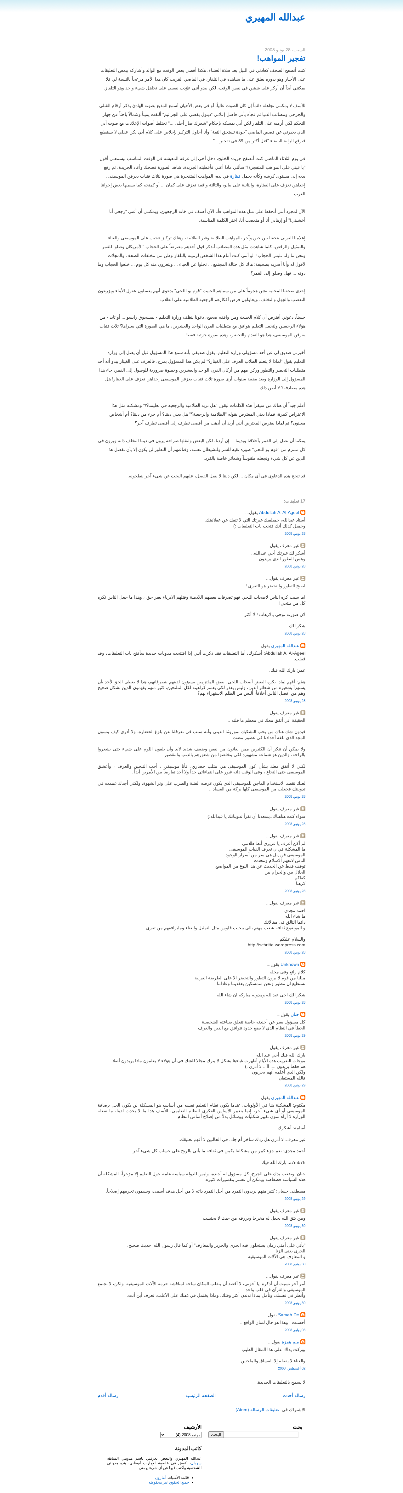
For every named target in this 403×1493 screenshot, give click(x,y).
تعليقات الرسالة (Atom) (257, 1409)
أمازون (160, 1477)
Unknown (290, 964)
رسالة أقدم (108, 1395)
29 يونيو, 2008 (295, 1035)
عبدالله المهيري (275, 17)
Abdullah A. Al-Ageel (279, 512)
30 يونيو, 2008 (295, 1226)
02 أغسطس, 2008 (291, 1368)
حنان (295, 1014)
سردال (196, 1463)
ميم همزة (290, 1341)
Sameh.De (288, 1314)
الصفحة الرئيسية (200, 1395)
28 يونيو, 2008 (295, 533)
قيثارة (235, 176)
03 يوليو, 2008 (295, 1330)
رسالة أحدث (294, 1395)
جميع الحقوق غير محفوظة (169, 1482)
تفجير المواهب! (281, 58)
